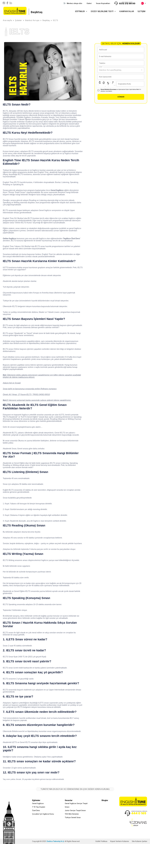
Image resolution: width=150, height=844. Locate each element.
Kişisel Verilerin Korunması (109, 89)
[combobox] (119, 70)
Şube (100, 67)
